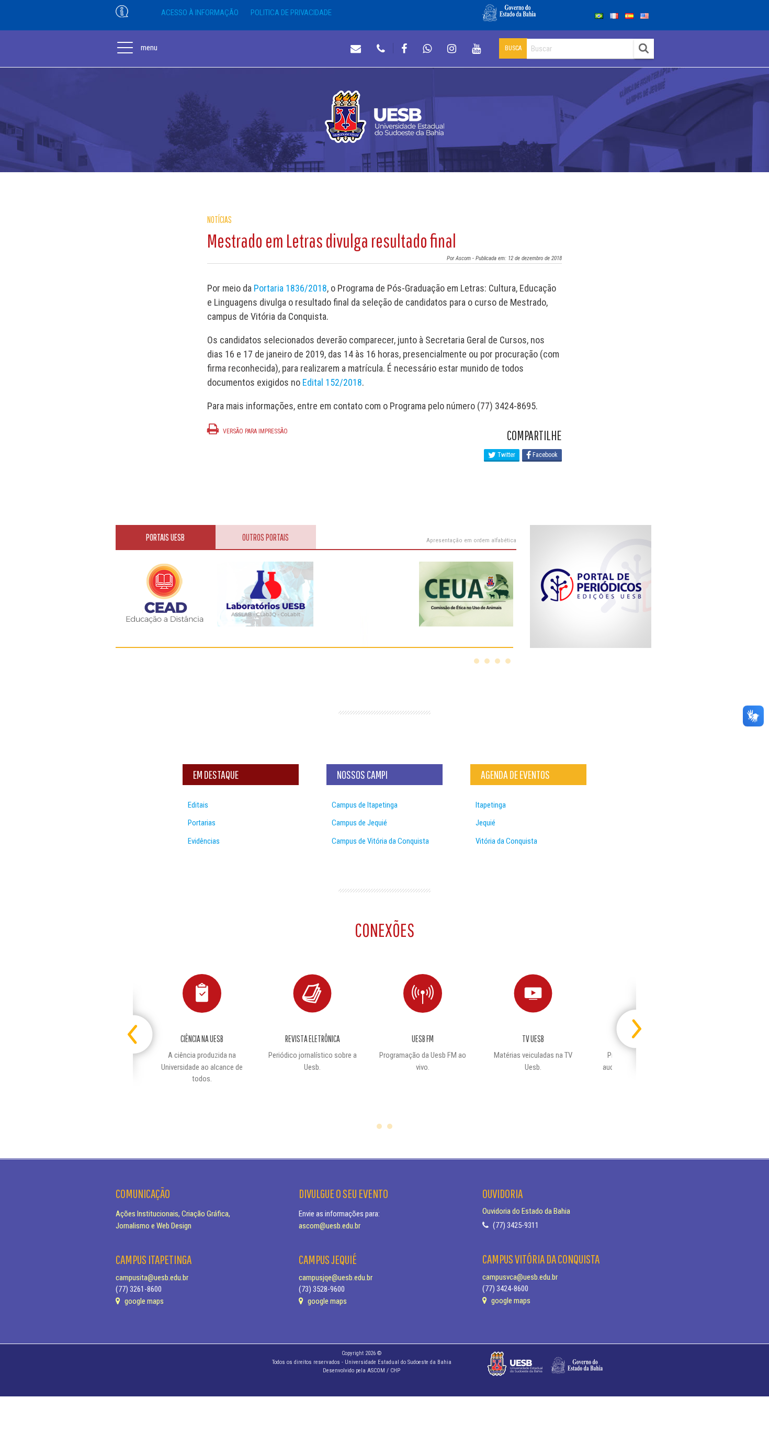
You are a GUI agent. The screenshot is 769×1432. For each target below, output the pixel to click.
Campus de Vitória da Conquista (380, 841)
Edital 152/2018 (332, 382)
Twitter (505, 454)
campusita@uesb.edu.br (152, 1277)
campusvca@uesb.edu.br (520, 1277)
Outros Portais (265, 537)
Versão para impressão (254, 431)
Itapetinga (491, 805)
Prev (142, 1025)
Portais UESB (165, 537)
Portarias (202, 822)
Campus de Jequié (359, 822)
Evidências (204, 841)
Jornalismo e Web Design (153, 1225)
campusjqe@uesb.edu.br (335, 1277)
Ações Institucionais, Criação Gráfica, (173, 1213)
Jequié (485, 822)
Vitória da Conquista (506, 841)
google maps (143, 1301)
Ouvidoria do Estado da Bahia (526, 1211)
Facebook (544, 454)
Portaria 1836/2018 (290, 288)
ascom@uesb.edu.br (329, 1225)
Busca (513, 48)
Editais (198, 805)
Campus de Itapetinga (365, 805)
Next (627, 1025)
